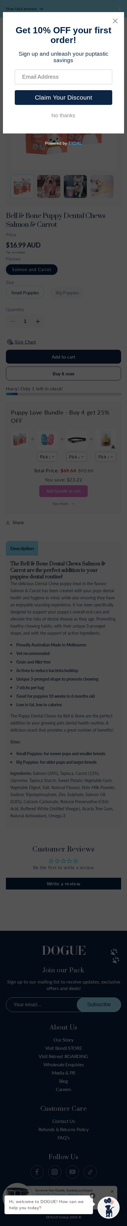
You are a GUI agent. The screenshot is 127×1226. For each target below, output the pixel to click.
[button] (108, 1208)
